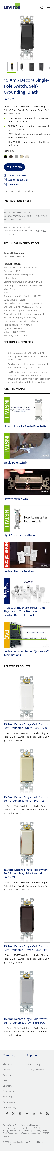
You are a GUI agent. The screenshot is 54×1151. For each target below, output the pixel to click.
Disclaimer (26, 1130)
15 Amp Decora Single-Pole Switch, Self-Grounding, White (26, 726)
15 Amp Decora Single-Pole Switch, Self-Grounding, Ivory (26, 798)
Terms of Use (33, 1127)
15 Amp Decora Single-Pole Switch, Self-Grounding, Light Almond (26, 873)
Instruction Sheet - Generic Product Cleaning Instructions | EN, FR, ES (19, 231)
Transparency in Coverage (14, 1127)
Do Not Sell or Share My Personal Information (22, 1125)
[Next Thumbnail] (49, 68)
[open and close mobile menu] (48, 7)
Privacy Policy (14, 1130)
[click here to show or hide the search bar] (42, 8)
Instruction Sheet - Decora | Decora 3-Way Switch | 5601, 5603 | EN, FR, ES (18, 216)
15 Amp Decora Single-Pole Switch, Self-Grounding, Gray (26, 1020)
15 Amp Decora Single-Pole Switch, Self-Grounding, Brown (26, 947)
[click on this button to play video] (27, 409)
